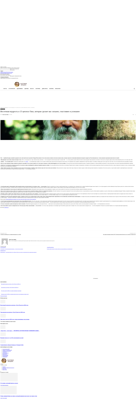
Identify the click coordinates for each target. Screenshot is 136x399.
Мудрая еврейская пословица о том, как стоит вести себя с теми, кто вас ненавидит (21, 199)
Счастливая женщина (4, 385)
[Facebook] (129, 79)
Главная (4, 366)
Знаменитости (3, 250)
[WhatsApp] (24, 117)
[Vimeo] (133, 79)
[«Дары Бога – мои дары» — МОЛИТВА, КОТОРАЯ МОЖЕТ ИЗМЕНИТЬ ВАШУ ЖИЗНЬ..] (2, 328)
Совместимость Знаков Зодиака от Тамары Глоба (11, 344)
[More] (27, 117)
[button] (134, 88)
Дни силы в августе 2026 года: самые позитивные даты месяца (11, 290)
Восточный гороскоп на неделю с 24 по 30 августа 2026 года (14, 305)
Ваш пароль (12, 69)
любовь (26, 161)
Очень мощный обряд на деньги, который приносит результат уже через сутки (18, 396)
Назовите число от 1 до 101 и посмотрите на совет (11, 337)
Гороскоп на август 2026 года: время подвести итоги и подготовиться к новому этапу (15, 294)
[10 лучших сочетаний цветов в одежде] (9, 381)
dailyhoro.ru (6, 207)
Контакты (4, 368)
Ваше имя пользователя (14, 68)
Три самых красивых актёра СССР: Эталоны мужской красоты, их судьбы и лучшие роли (119, 234)
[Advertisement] (68, 97)
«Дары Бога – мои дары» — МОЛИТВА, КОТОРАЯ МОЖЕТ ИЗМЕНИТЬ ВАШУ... (19, 330)
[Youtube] (135, 79)
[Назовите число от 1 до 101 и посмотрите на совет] (3, 335)
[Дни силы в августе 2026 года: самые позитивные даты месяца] (3, 317)
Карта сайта (5, 369)
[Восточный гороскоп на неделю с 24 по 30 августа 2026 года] (2, 303)
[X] (132, 79)
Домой (1, 107)
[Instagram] (130, 79)
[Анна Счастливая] (1, 114)
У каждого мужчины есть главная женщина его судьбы (10, 234)
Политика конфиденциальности (6, 73)
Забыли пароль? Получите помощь (6, 72)
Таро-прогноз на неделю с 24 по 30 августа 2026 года (9, 287)
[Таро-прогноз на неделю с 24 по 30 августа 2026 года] (3, 310)
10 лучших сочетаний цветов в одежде (9, 383)
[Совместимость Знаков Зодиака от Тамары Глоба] (3, 342)
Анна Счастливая (5, 114)
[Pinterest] (20, 117)
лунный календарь (50, 247)
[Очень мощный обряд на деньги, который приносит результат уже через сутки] (8, 393)
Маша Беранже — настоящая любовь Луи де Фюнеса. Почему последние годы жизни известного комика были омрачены (18, 252)
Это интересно (5, 107)
